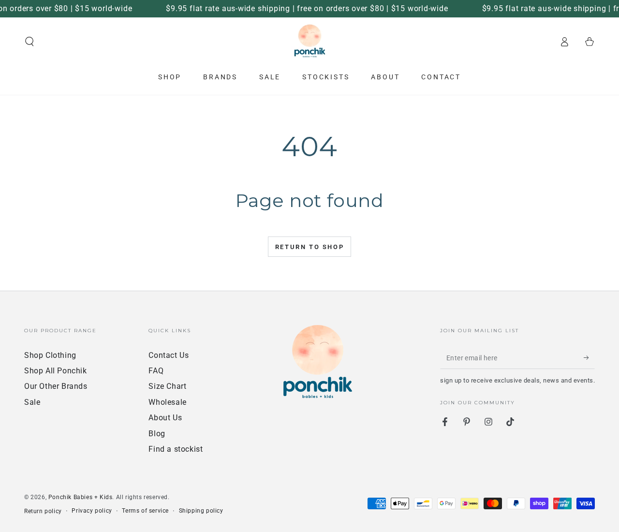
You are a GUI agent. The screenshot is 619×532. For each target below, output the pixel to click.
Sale (32, 402)
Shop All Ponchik (55, 370)
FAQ (155, 370)
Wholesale (167, 402)
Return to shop (309, 247)
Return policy (43, 511)
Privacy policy (92, 510)
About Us (165, 417)
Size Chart (167, 386)
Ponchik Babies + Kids (80, 497)
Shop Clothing (50, 355)
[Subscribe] (589, 358)
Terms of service (145, 510)
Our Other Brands (56, 386)
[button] (29, 41)
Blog (156, 433)
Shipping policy (201, 510)
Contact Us (168, 355)
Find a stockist (175, 449)
